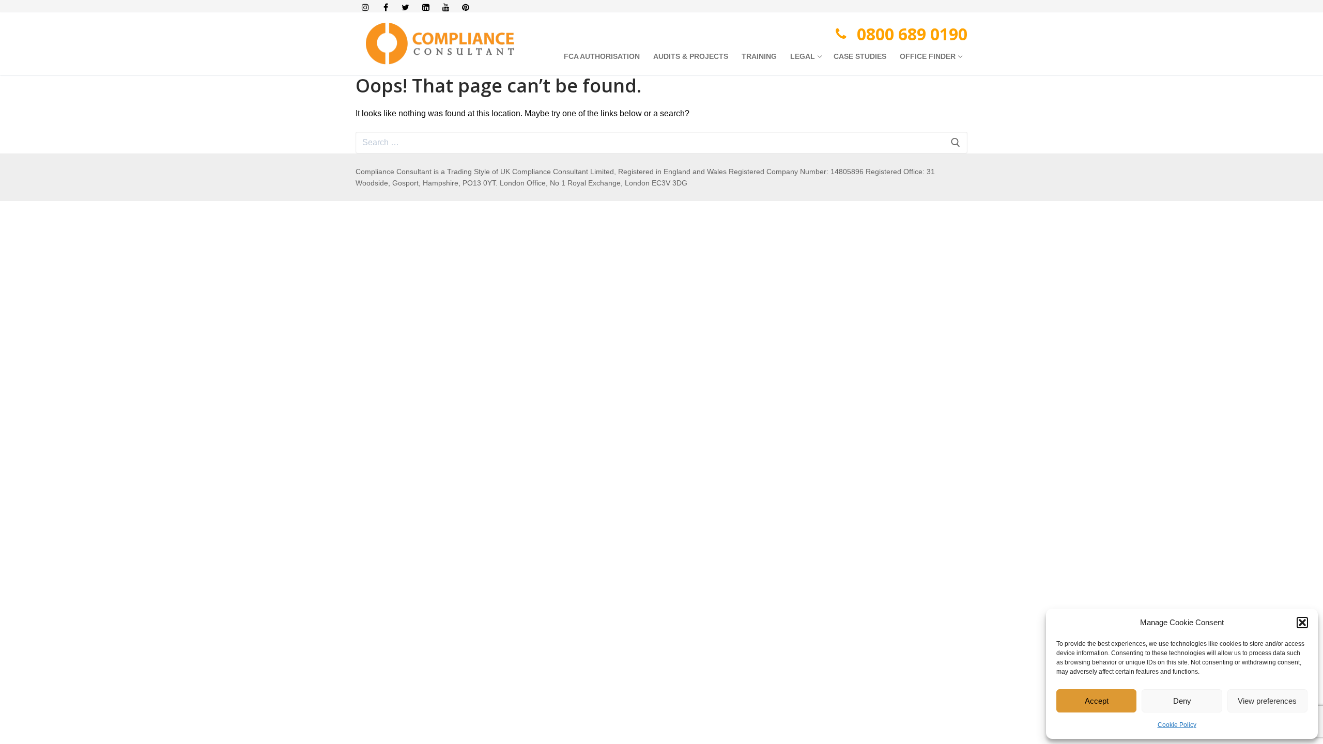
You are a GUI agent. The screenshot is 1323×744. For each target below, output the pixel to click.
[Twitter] (405, 7)
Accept (1097, 700)
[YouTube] (445, 7)
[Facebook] (385, 7)
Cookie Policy (1177, 725)
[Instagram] (365, 7)
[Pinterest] (465, 7)
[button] (1302, 622)
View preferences (1267, 700)
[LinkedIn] (425, 7)
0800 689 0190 (912, 34)
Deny (1182, 700)
